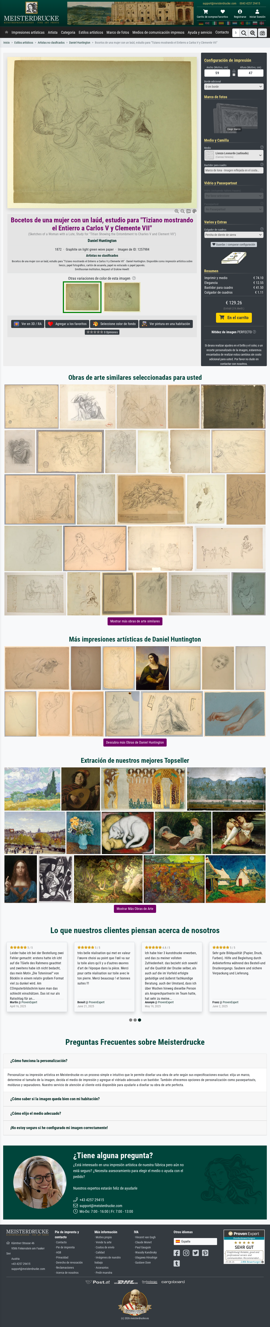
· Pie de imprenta (65, 1247)
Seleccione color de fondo (117, 324)
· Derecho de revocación (69, 1262)
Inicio (6, 42)
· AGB (58, 1252)
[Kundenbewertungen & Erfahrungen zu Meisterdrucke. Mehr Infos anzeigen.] (244, 1247)
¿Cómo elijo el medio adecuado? (35, 1113)
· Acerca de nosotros (66, 1273)
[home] (6, 32)
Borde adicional (212, 81)
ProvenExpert (29, 1002)
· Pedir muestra (103, 1273)
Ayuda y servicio (200, 32)
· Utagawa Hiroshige (145, 1257)
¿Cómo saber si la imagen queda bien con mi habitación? (55, 1098)
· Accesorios (101, 1267)
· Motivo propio (103, 1237)
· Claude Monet (143, 1242)
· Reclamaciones (64, 1267)
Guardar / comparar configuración (235, 244)
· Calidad (99, 1252)
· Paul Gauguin (142, 1247)
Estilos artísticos (91, 32)
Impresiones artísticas (28, 32)
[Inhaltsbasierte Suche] (252, 32)
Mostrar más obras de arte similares (135, 621)
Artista (53, 32)
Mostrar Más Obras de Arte (135, 909)
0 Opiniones (110, 332)
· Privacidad (61, 1257)
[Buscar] (243, 32)
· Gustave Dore (142, 1262)
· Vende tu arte (103, 1242)
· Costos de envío (104, 1247)
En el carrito (236, 317)
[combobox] (234, 86)
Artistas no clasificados (51, 42)
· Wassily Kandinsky (145, 1252)
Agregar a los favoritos (69, 324)
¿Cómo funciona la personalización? (39, 1060)
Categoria (68, 32)
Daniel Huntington (79, 42)
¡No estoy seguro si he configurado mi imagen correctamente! (59, 1127)
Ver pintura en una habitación (168, 324)
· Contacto (61, 1242)
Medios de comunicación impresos (158, 32)
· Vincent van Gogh (145, 1237)
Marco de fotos (118, 32)
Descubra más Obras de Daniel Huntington (135, 742)
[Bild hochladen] (262, 32)
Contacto (222, 32)
